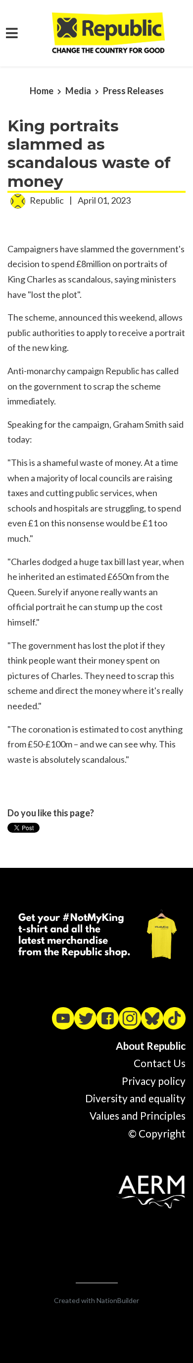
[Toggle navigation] (12, 33)
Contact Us (160, 1063)
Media (78, 90)
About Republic (151, 1046)
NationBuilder (117, 1300)
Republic (47, 199)
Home (41, 90)
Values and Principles (138, 1116)
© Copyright (157, 1133)
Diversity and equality (135, 1098)
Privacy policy (154, 1081)
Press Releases (133, 90)
